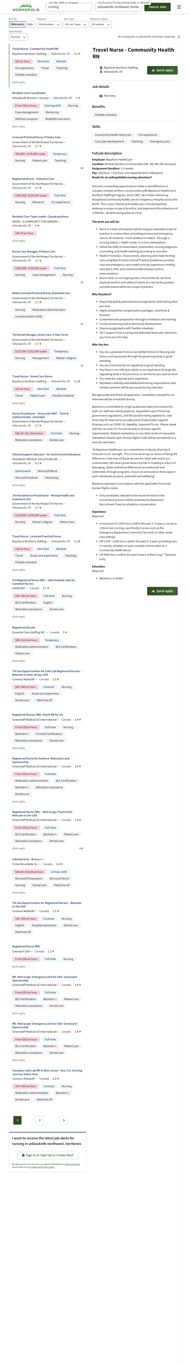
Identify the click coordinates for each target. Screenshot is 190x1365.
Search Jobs (157, 7)
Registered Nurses (23, 627)
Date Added (15, 31)
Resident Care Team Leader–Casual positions (40, 216)
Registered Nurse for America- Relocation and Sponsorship (40, 760)
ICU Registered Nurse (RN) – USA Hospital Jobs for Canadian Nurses (43, 582)
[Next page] (64, 1120)
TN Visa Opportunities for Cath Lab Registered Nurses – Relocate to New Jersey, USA (47, 673)
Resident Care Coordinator (29, 93)
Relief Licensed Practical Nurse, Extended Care (41, 293)
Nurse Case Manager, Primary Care (33, 251)
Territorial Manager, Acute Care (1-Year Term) (40, 335)
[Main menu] (179, 7)
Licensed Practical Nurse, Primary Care (36, 137)
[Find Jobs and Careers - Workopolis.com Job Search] (26, 7)
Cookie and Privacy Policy (42, 1167)
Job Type (68, 19)
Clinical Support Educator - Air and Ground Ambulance (46, 454)
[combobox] (69, 7)
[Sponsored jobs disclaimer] (179, 37)
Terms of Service (72, 1164)
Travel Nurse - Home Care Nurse (32, 376)
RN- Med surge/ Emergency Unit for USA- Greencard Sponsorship (44, 978)
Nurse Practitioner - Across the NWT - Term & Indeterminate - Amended (40, 415)
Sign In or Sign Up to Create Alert (49, 1155)
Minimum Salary (99, 19)
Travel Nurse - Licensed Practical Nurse (36, 536)
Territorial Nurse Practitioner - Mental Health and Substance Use (43, 497)
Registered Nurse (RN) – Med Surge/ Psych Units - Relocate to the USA (43, 813)
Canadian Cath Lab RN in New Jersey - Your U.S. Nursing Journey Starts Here (47, 1072)
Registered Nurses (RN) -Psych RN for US (37, 715)
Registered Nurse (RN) (26, 946)
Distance (41, 19)
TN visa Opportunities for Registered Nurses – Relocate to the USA (46, 904)
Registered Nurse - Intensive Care (33, 179)
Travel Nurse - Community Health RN (35, 49)
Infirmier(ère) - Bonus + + (28, 859)
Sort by (13, 19)
